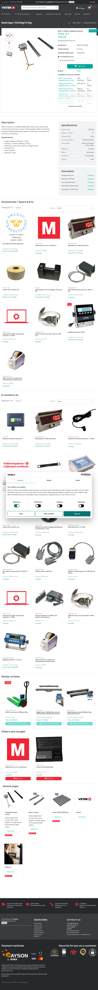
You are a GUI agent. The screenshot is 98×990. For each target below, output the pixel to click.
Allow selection (49, 514)
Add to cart (81, 66)
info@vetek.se (75, 934)
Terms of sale (38, 925)
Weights (37, 287)
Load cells (67, 14)
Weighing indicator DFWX (76, 332)
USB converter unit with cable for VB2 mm (48, 334)
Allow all (77, 514)
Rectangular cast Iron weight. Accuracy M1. (48, 290)
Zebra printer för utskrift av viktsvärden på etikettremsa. (12, 379)
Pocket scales (40, 765)
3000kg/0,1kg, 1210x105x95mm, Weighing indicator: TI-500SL (67, 96)
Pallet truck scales (10, 710)
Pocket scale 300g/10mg (44, 767)
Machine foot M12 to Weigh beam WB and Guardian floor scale (48, 528)
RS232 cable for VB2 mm (43, 571)
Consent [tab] (20, 480)
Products (7, 14)
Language (92, 2)
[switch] (38, 505)
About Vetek (37, 923)
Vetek (79, 71)
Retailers (36, 936)
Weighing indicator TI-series (12, 660)
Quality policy (38, 934)
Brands (77, 14)
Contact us (73, 919)
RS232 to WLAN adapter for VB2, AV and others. (81, 572)
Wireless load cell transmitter (12, 439)
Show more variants (75, 106)
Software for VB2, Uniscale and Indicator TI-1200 (13, 334)
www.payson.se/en (7, 970)
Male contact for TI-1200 (76, 527)
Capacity (39, 14)
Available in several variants (19, 723)
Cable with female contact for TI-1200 (81, 439)
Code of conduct (39, 932)
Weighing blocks (72, 243)
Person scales (6, 332)
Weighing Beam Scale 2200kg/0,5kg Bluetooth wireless (79, 713)
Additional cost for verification (45, 245)
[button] (93, 952)
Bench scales (6, 287)
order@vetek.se (85, 934)
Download (91, 175)
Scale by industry (23, 14)
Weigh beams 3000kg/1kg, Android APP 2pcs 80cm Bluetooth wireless (48, 713)
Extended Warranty (67, 57)
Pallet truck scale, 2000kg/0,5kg (16, 712)
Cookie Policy (38, 927)
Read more (10, 831)
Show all (18, 207)
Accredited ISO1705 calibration (13, 244)
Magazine (86, 14)
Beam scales (76, 23)
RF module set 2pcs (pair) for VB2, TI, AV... (80, 290)
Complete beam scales (90, 23)
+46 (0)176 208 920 (16, 2)
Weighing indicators (73, 436)
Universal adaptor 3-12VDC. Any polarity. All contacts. (46, 616)
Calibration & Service (53, 14)
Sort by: (52, 208)
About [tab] (78, 480)
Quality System (38, 930)
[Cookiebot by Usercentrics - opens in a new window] (82, 474)
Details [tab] (49, 480)
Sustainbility (38, 929)
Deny (21, 514)
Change (71, 2)
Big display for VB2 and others (78, 245)
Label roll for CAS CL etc (11, 290)
